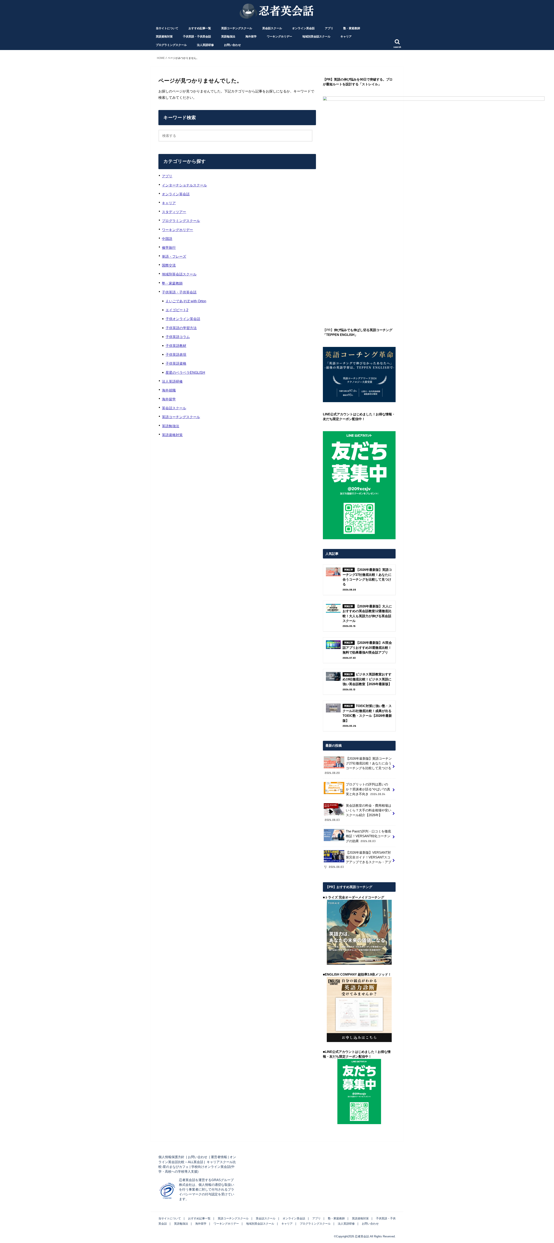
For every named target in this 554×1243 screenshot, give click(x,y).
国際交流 (169, 265)
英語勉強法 (228, 36)
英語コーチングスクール (236, 28)
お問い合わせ (232, 45)
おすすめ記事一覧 (199, 28)
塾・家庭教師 (351, 28)
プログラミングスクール (171, 45)
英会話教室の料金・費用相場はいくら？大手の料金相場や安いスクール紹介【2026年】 (358, 813)
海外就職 (169, 390)
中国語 (167, 239)
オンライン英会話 (303, 28)
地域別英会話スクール (316, 36)
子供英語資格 (176, 363)
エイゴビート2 (177, 310)
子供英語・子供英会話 (197, 36)
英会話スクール (272, 28)
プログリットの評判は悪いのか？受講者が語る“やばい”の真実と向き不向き (368, 789)
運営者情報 (219, 1157)
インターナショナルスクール (184, 185)
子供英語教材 (176, 346)
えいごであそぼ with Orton (186, 301)
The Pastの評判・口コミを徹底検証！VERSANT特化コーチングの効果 (368, 836)
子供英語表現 (176, 354)
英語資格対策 (164, 36)
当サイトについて (167, 28)
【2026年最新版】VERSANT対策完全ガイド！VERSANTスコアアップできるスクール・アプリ (357, 860)
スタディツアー (174, 212)
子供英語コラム (178, 337)
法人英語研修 (205, 45)
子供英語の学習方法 (181, 328)
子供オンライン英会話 (183, 319)
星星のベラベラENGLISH (185, 372)
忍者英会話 (362, 1236)
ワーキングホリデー (279, 36)
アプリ (329, 28)
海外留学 (251, 36)
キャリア (346, 36)
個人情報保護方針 (171, 1157)
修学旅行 (169, 247)
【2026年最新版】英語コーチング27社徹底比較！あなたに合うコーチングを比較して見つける (358, 766)
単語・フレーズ (174, 256)
